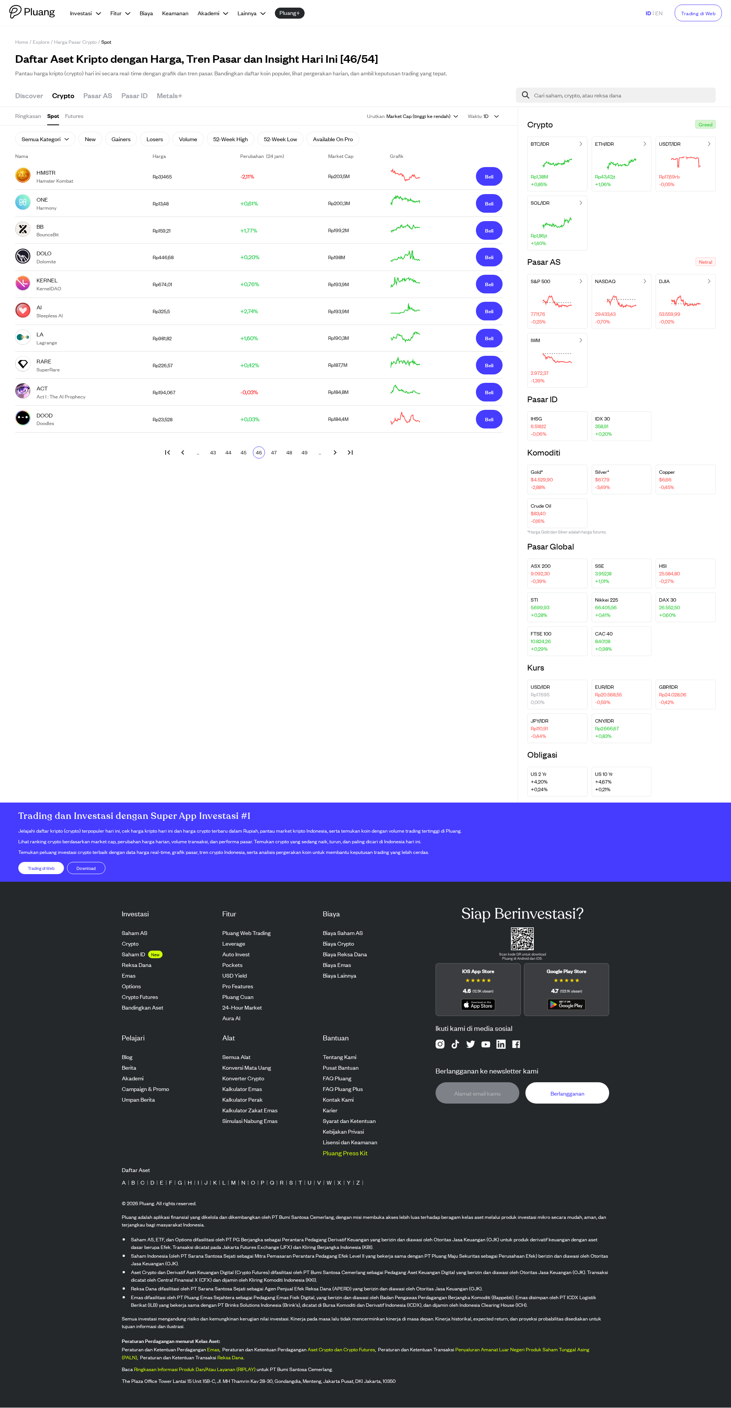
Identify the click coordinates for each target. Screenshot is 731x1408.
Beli (489, 176)
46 (259, 452)
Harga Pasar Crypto (75, 41)
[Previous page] (183, 452)
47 (274, 452)
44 (228, 452)
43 (213, 452)
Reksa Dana (230, 1357)
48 (289, 452)
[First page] (167, 452)
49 (305, 452)
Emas (213, 1349)
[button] (705, 124)
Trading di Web (698, 13)
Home (21, 41)
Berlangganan (567, 1093)
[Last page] (350, 452)
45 (243, 452)
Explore (41, 41)
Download (86, 868)
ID (648, 13)
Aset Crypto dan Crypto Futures (341, 1349)
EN (658, 13)
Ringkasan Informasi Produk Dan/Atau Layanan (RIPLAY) (194, 1369)
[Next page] (335, 452)
